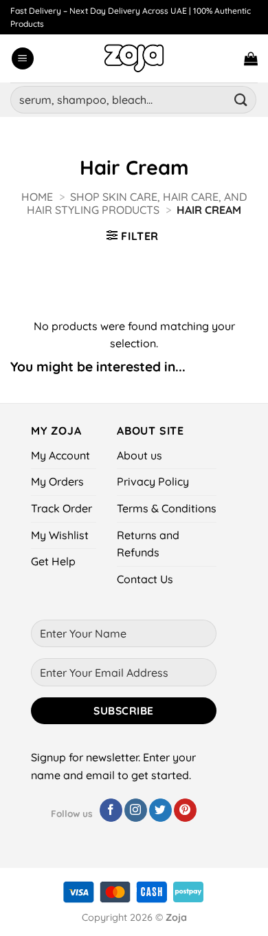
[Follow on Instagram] (135, 810)
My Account (60, 455)
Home (37, 197)
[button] (23, 58)
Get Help (53, 561)
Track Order (61, 508)
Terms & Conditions (166, 508)
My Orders (57, 481)
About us (139, 455)
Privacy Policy (153, 481)
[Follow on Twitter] (160, 810)
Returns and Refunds (148, 544)
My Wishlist (60, 535)
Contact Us (145, 579)
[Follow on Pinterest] (185, 810)
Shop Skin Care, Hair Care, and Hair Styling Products (137, 203)
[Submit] (241, 99)
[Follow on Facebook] (111, 810)
